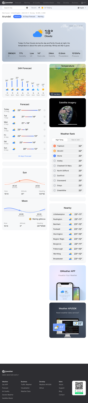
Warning (27, 3)
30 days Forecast (24, 156)
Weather (17, 16)
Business (75, 3)
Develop (66, 3)
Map (58, 3)
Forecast (18, 3)
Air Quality (36, 3)
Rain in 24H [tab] (76, 140)
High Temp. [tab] (60, 140)
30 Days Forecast (29, 16)
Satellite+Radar (48, 3)
